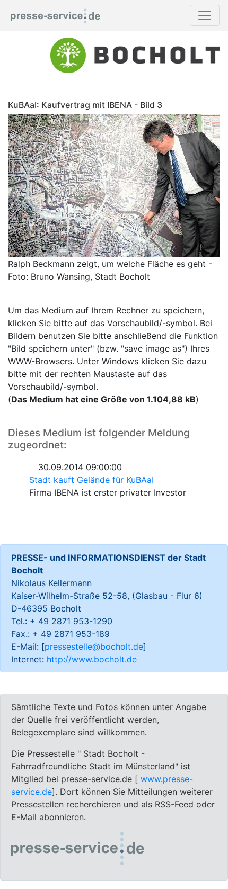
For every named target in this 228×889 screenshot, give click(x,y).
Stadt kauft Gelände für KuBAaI (91, 479)
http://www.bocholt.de (92, 659)
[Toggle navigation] (205, 15)
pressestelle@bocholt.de (94, 646)
